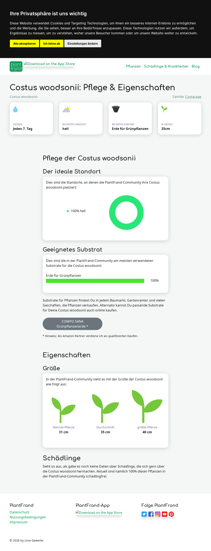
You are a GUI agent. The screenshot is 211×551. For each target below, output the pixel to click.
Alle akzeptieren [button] (24, 43)
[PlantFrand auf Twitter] (144, 514)
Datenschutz (19, 512)
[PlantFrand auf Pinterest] (171, 514)
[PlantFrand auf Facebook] (151, 514)
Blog (196, 66)
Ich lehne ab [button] (51, 43)
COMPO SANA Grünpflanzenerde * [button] (72, 324)
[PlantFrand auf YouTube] (164, 514)
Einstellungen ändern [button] (83, 43)
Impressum (19, 522)
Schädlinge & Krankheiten (166, 66)
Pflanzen (133, 66)
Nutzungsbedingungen (28, 517)
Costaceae (193, 96)
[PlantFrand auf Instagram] (157, 514)
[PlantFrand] (16, 66)
